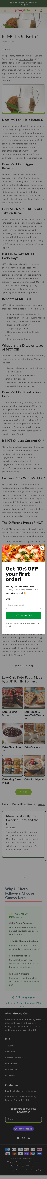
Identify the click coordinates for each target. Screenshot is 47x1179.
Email (8, 599)
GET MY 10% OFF (24, 615)
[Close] (42, 548)
